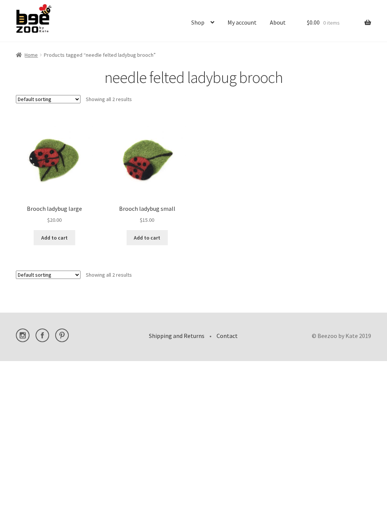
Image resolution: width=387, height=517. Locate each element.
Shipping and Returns (176, 335)
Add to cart (54, 237)
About (278, 22)
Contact (227, 335)
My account (242, 22)
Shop (197, 22)
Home (31, 54)
